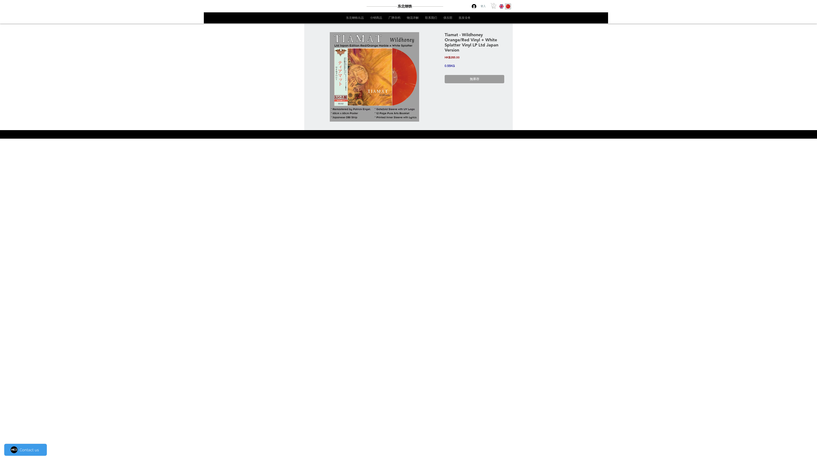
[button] (494, 6)
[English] (501, 6)
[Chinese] (508, 6)
